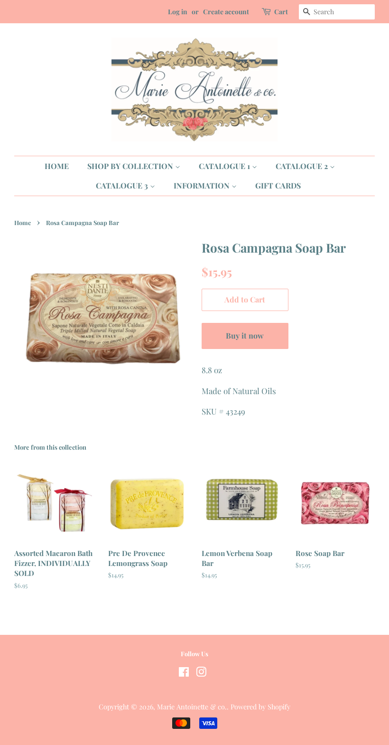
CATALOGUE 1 (225, 166)
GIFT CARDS (278, 185)
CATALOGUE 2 (303, 166)
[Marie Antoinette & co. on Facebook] (183, 673)
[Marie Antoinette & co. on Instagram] (201, 673)
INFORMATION (203, 185)
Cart (281, 11)
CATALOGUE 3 (123, 185)
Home (22, 222)
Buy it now (245, 335)
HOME (57, 166)
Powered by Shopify (260, 706)
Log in (177, 11)
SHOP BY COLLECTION (131, 166)
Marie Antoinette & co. (192, 706)
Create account (226, 11)
